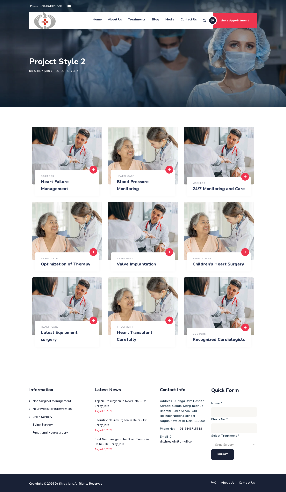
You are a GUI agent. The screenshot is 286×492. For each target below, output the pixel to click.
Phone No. (219, 419)
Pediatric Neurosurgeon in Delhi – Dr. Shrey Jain (121, 422)
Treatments (137, 19)
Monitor (199, 183)
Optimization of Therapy (65, 264)
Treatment (125, 258)
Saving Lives (202, 258)
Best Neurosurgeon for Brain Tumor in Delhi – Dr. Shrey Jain (122, 441)
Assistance (49, 258)
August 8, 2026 (103, 411)
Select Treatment (225, 435)
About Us (115, 19)
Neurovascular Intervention (52, 409)
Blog (155, 19)
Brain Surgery (42, 417)
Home (97, 19)
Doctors (47, 176)
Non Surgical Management (52, 401)
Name (216, 403)
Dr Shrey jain (64, 483)
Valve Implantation (136, 264)
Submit (222, 454)
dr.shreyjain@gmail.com (177, 441)
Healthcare (125, 176)
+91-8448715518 (190, 428)
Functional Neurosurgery (50, 432)
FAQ (213, 482)
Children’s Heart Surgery (218, 264)
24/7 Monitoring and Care (219, 189)
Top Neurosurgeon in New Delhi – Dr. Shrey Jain (121, 403)
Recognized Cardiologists (219, 339)
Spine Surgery (43, 424)
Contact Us (189, 19)
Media (169, 19)
